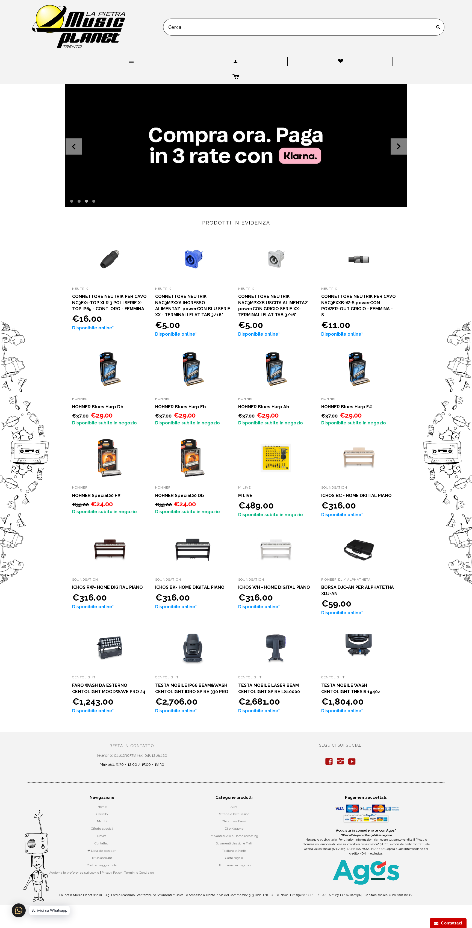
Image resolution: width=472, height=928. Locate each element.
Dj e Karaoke (234, 829)
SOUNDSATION (334, 487)
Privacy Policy (112, 872)
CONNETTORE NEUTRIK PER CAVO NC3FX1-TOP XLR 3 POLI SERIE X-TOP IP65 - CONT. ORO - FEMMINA (109, 302)
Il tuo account (102, 858)
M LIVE (245, 495)
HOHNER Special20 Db (179, 495)
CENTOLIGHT (84, 677)
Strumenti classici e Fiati (234, 843)
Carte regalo (234, 858)
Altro (234, 807)
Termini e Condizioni (139, 872)
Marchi (102, 821)
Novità (102, 836)
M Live (244, 487)
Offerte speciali (102, 829)
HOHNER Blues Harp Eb (180, 406)
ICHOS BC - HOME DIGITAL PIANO (356, 495)
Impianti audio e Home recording (234, 836)
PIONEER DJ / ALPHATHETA (346, 579)
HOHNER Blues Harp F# (346, 406)
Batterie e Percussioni (234, 814)
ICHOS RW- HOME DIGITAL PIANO (107, 587)
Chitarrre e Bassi (234, 821)
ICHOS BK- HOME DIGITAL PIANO (190, 587)
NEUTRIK (80, 289)
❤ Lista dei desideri (101, 851)
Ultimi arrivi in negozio (233, 865)
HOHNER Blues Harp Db (97, 406)
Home (102, 807)
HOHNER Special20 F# (96, 495)
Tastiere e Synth (234, 851)
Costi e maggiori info (102, 865)
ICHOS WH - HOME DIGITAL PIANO (274, 587)
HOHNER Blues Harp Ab (263, 406)
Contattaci (102, 843)
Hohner (80, 399)
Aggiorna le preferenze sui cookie (74, 872)
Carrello (102, 814)
